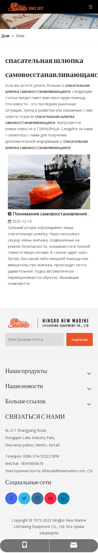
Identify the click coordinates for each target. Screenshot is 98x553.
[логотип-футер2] (49, 323)
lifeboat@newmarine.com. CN (67, 470)
